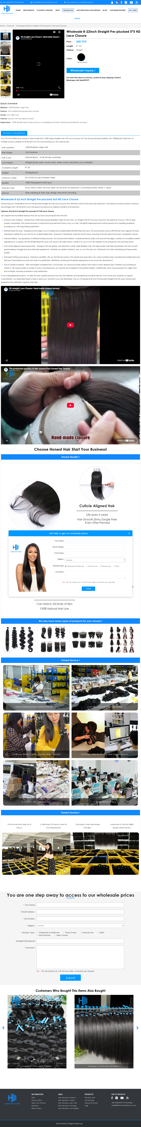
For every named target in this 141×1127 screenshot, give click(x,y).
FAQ (33, 1098)
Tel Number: (59, 553)
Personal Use (106, 566)
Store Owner (92, 566)
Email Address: (58, 547)
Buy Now (133, 10)
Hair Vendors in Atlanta (67, 1098)
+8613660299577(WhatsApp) (13, 2)
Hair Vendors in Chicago (67, 1106)
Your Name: (59, 541)
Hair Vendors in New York (67, 1103)
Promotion (68, 10)
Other (117, 566)
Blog (105, 10)
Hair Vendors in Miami (66, 1100)
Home (18, 10)
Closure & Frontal (45, 10)
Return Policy (36, 1108)
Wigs (58, 10)
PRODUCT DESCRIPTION (14, 133)
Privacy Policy (37, 1100)
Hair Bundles (28, 10)
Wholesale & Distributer (75, 566)
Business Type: (58, 566)
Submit (70, 977)
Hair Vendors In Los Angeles (68, 1108)
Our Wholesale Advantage (88, 10)
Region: (61, 559)
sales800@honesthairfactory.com (45, 2)
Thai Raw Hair (90, 1098)
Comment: (60, 572)
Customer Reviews (118, 10)
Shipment (35, 1106)
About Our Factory (39, 1103)
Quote (77, 18)
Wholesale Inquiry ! (82, 70)
